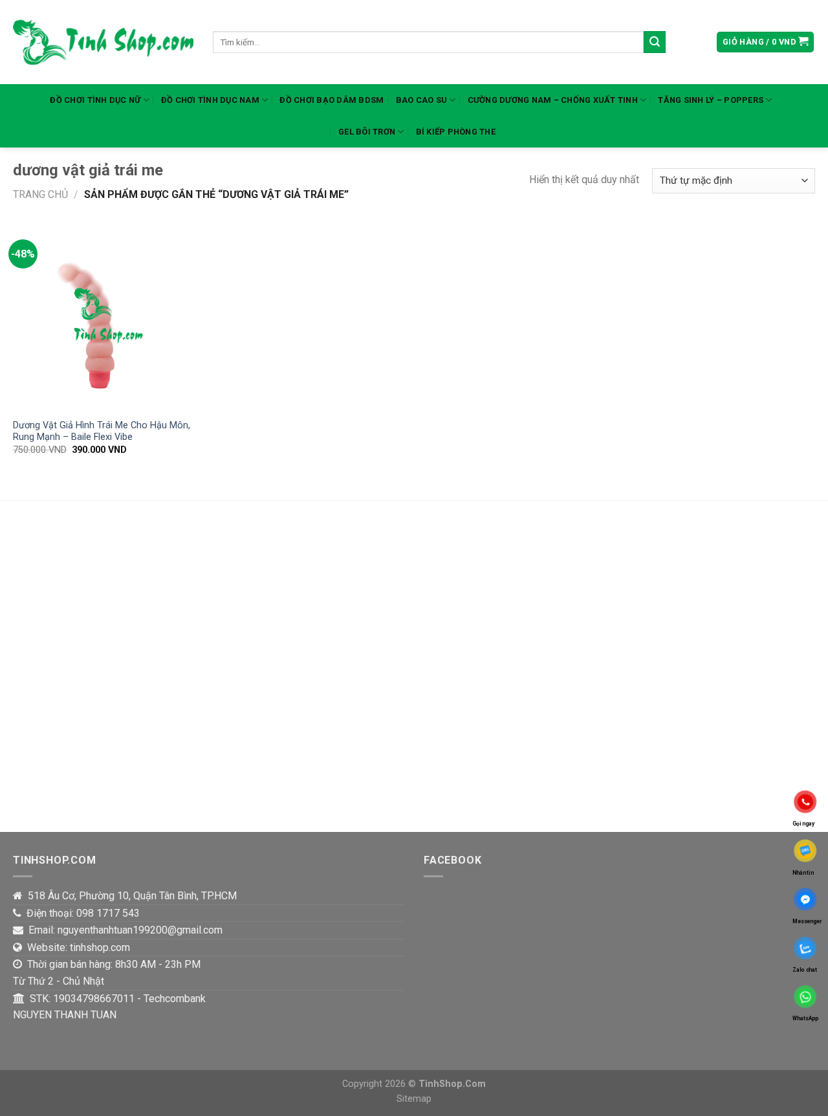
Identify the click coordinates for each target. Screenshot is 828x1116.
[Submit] (655, 42)
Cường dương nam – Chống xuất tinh (553, 100)
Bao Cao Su (422, 100)
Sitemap (414, 1098)
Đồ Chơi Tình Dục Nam (210, 100)
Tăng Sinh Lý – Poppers (710, 100)
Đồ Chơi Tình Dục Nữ (95, 100)
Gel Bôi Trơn (366, 132)
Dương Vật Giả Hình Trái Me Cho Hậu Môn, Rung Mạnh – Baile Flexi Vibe (101, 431)
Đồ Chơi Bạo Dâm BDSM (331, 100)
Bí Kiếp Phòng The (456, 132)
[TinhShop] (103, 42)
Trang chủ (40, 194)
